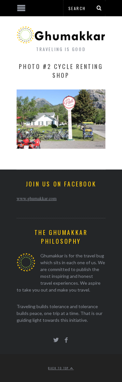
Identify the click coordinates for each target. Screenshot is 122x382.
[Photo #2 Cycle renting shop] (61, 146)
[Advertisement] (54, 357)
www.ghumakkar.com (37, 198)
